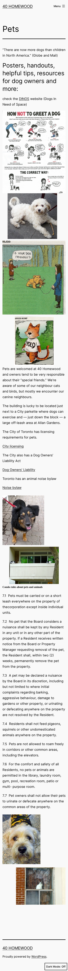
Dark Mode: (53, 966)
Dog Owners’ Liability (18, 470)
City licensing (13, 446)
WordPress (38, 956)
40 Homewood (17, 6)
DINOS (24, 99)
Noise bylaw (11, 488)
